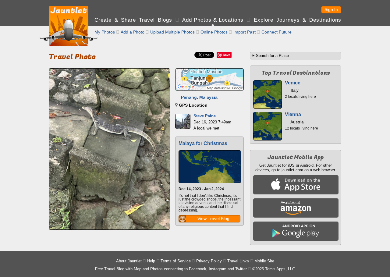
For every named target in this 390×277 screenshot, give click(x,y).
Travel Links (238, 261)
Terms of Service (176, 261)
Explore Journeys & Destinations (297, 20)
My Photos (104, 32)
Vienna (293, 114)
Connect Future (276, 32)
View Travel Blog (213, 218)
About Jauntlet (129, 261)
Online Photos (214, 32)
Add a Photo (132, 32)
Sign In (331, 9)
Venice (292, 82)
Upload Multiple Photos (172, 32)
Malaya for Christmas (203, 143)
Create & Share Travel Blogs (133, 20)
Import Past (244, 32)
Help (151, 261)
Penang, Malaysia (199, 97)
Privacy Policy (209, 261)
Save (226, 54)
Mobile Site (264, 261)
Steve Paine (204, 116)
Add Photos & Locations (212, 20)
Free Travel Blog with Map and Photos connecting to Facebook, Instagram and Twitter (171, 269)
